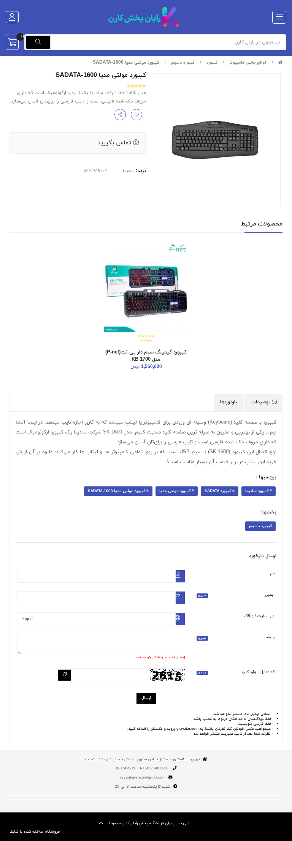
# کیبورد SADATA (220, 491)
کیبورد (212, 63)
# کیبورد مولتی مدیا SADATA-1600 (118, 491)
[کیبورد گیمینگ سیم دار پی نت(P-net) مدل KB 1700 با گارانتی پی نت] (146, 288)
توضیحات (261, 402)
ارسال (146, 698)
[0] (12, 42)
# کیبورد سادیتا (258, 491)
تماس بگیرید (115, 143)
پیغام (236, 637)
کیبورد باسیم (183, 63)
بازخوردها (229, 402)
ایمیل (236, 595)
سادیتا (128, 171)
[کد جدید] (64, 675)
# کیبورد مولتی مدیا (176, 491)
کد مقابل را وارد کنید (236, 672)
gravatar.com (187, 728)
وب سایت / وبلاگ (259, 616)
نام (272, 573)
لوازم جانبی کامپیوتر (247, 63)
